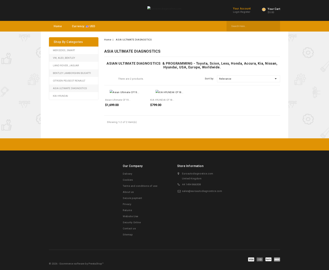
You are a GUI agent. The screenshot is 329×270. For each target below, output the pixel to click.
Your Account (242, 8)
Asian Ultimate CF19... (118, 99)
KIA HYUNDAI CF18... (162, 99)
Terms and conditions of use (140, 185)
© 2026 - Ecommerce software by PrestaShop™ (76, 263)
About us (128, 192)
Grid (107, 79)
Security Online (132, 222)
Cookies (128, 179)
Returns (127, 210)
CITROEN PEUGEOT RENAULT (69, 80)
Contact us (129, 228)
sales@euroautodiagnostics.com (202, 191)
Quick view (141, 94)
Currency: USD (83, 26)
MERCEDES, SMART (64, 50)
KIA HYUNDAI (60, 95)
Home (58, 26)
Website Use (130, 216)
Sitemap (128, 234)
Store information (190, 166)
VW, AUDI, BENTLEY (64, 57)
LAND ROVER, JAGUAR (66, 65)
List (113, 79)
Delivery (127, 173)
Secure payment (132, 198)
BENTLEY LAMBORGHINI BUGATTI (72, 73)
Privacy (127, 204)
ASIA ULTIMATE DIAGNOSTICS (70, 88)
